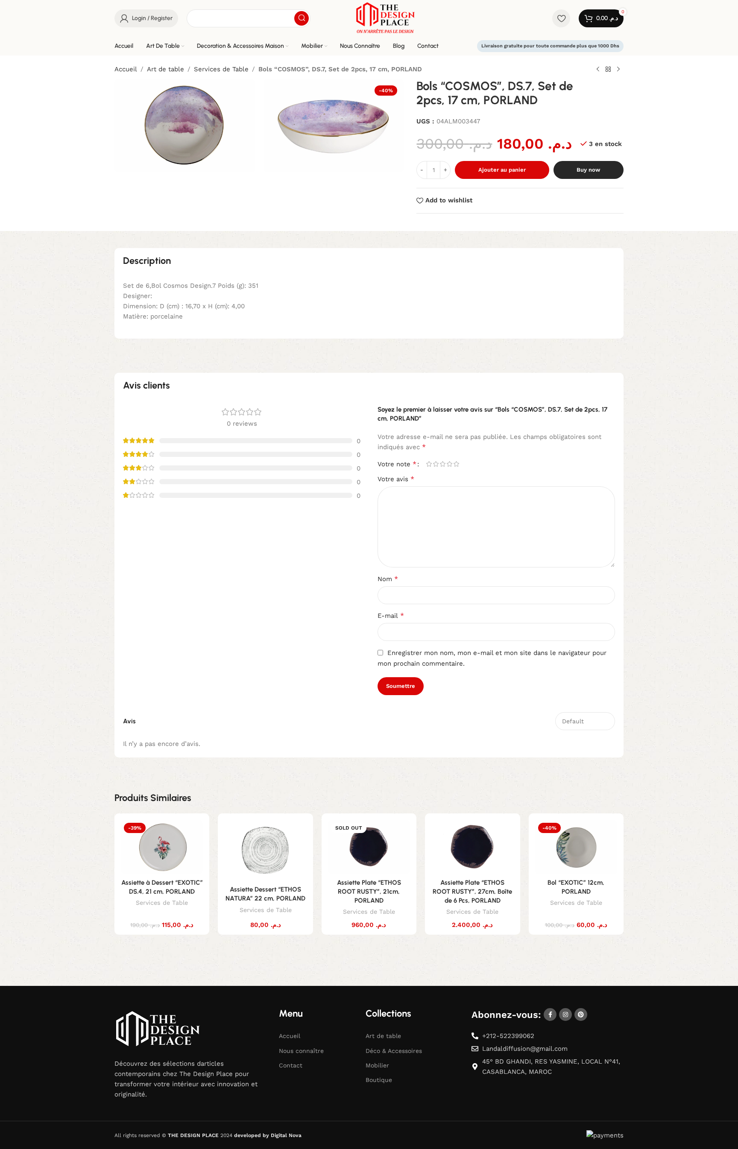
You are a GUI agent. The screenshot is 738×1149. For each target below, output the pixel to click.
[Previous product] (598, 69)
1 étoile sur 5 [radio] (428, 464)
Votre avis (396, 479)
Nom (388, 579)
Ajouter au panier (502, 170)
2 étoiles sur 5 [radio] (435, 464)
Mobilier (377, 1065)
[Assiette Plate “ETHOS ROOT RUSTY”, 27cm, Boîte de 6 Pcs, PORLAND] (472, 847)
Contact (290, 1065)
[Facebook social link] (550, 1014)
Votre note (397, 464)
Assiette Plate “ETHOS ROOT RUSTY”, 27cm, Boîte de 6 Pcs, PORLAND (472, 891)
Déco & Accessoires (394, 1050)
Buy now (588, 170)
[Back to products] (608, 69)
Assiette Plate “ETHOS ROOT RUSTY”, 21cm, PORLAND (369, 891)
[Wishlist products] (561, 18)
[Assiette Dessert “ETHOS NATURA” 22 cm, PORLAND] (265, 850)
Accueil (125, 69)
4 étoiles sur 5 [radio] (449, 464)
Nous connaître (301, 1050)
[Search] (301, 18)
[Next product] (618, 69)
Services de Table (221, 69)
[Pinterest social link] (580, 1014)
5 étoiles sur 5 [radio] (456, 464)
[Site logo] (385, 17)
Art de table (165, 69)
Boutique (379, 1079)
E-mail (391, 615)
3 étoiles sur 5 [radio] (442, 464)
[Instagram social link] (565, 1014)
